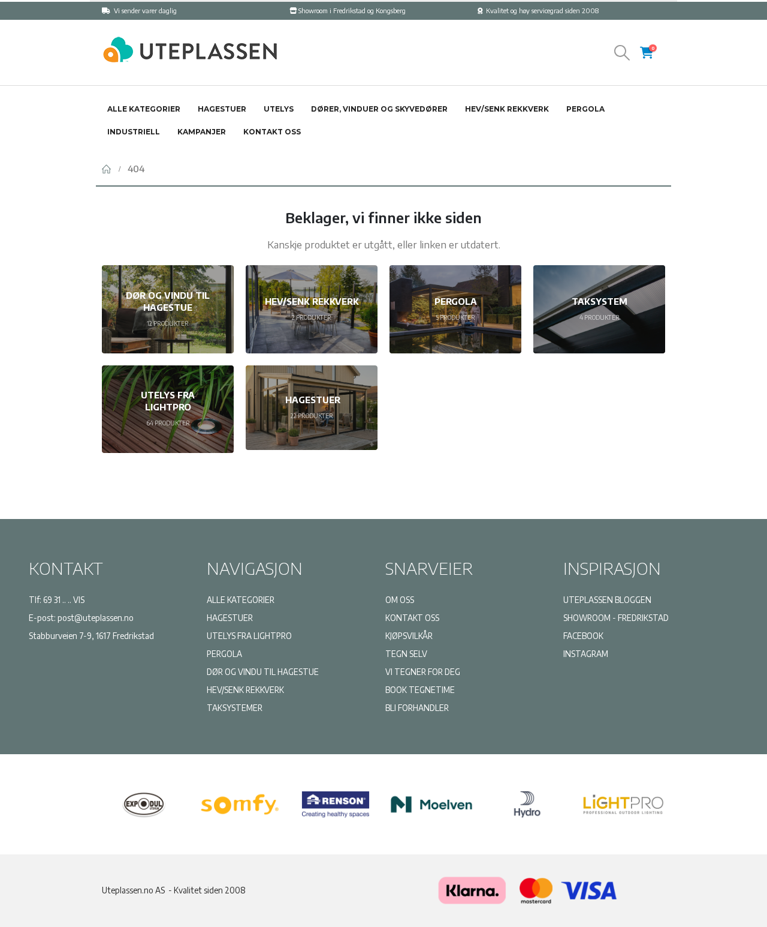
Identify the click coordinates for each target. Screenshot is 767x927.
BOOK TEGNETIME (420, 690)
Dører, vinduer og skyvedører (379, 108)
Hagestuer (222, 108)
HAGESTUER (230, 618)
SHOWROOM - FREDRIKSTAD (616, 618)
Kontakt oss (272, 131)
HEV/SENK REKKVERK (245, 690)
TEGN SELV (406, 654)
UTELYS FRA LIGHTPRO (249, 636)
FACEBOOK (583, 636)
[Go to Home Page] (106, 169)
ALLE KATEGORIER (240, 600)
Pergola (585, 108)
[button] (622, 53)
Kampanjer (201, 131)
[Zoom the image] (189, 41)
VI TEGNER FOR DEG (422, 672)
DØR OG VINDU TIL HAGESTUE (263, 672)
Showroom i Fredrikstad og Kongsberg (352, 10)
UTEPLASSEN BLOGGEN (607, 600)
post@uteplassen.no (96, 618)
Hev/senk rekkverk (507, 108)
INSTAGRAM (585, 654)
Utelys (279, 108)
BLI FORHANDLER (417, 708)
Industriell (133, 131)
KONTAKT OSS (412, 618)
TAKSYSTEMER (234, 708)
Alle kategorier (143, 108)
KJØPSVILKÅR (409, 636)
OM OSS (399, 600)
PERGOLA (224, 654)
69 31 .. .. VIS (63, 600)
